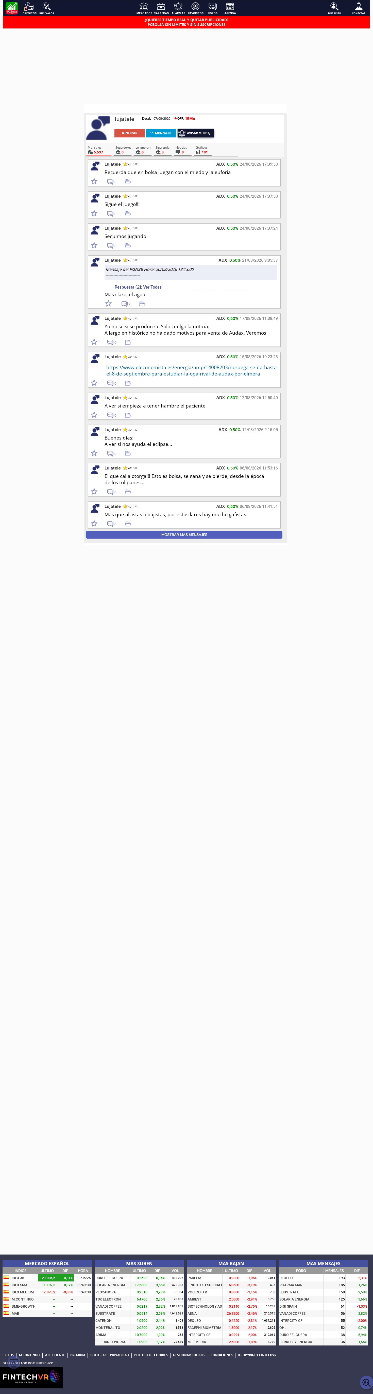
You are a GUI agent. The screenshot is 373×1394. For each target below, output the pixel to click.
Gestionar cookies (189, 1355)
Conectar (359, 12)
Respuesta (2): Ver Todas (138, 287)
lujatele (124, 119)
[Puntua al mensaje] (99, 182)
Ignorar (130, 133)
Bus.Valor (46, 12)
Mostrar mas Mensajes (184, 535)
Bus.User (334, 12)
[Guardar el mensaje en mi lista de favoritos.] (130, 181)
